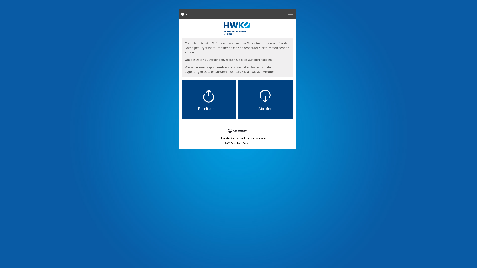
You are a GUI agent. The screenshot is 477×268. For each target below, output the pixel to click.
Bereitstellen (209, 108)
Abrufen (265, 108)
